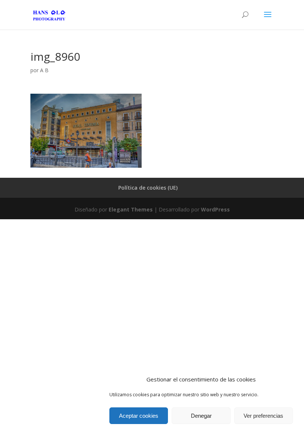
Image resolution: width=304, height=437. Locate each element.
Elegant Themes (131, 209)
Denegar (201, 416)
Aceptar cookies (138, 416)
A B (44, 70)
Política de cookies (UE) (148, 187)
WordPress (215, 209)
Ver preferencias (263, 416)
